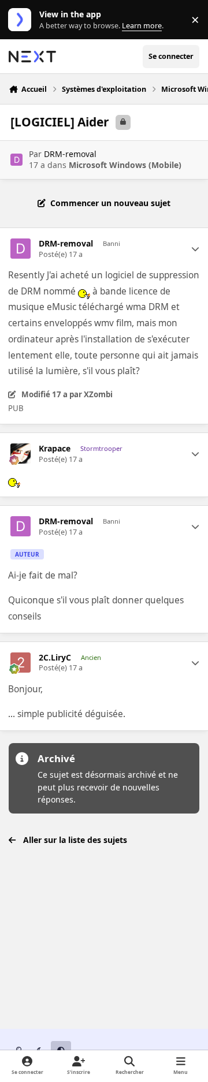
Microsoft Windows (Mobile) (125, 164)
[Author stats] (195, 248)
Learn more (22, 19)
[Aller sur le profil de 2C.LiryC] (20, 662)
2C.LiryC (55, 657)
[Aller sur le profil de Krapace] (20, 453)
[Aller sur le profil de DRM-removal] (16, 160)
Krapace (54, 448)
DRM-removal (70, 153)
